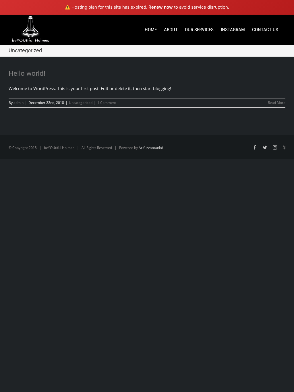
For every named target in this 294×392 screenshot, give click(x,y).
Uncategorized (80, 102)
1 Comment (106, 102)
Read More (276, 102)
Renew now (160, 7)
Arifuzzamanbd (151, 147)
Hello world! (27, 73)
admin (18, 102)
